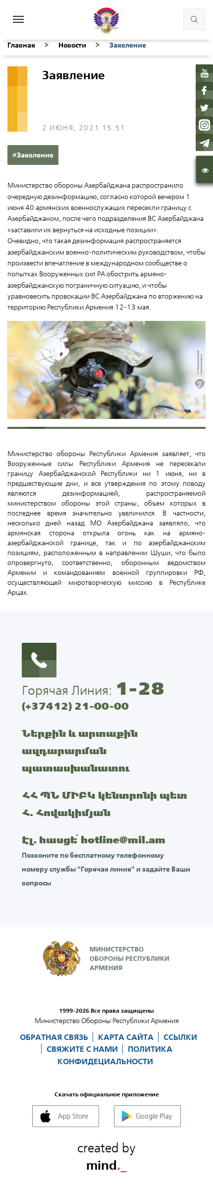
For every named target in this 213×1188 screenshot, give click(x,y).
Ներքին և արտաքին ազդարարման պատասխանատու (80, 750)
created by (106, 1154)
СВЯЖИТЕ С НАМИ (83, 1049)
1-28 (139, 688)
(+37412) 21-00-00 (75, 706)
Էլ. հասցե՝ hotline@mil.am (93, 839)
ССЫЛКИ (180, 1037)
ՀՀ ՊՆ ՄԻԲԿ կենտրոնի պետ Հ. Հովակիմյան (104, 804)
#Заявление (32, 155)
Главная (21, 45)
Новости (72, 45)
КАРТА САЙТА (127, 1037)
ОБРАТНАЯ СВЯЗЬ (55, 1037)
